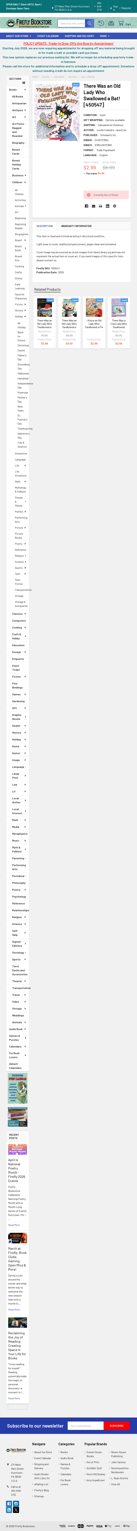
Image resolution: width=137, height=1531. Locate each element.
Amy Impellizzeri (96, 1480)
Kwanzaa (23, 392)
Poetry (18, 543)
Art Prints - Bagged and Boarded (19, 129)
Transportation (22, 589)
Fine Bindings (17, 685)
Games (16, 694)
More (103, 35)
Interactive (21, 453)
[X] (16, 1510)
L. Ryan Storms (119, 1478)
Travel (16, 994)
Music (15, 840)
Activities (20, 200)
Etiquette (18, 658)
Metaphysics (20, 833)
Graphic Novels (17, 716)
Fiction (19, 304)
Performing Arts (21, 519)
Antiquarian (19, 103)
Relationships (20, 910)
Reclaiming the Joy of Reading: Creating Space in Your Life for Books (17, 1345)
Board (18, 240)
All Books (17, 96)
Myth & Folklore (17, 849)
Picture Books (19, 535)
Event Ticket (16, 667)
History (19, 310)
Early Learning (20, 286)
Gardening (18, 701)
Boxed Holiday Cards (16, 164)
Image (16, 759)
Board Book (18, 248)
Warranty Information (76, 225)
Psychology (19, 896)
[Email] (94, 206)
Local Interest (17, 811)
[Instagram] (16, 1504)
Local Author (16, 800)
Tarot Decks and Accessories (20, 970)
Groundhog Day (23, 366)
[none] (57, 112)
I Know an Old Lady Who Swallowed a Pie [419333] (94, 325)
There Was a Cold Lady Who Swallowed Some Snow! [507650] (119, 327)
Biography (18, 142)
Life (17, 465)
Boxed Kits (18, 258)
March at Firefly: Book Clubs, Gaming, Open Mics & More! (17, 1258)
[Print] (101, 206)
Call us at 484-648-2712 (16, 1490)
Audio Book (16, 1029)
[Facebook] (87, 206)
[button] (18, 1088)
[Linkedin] (108, 206)
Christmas (23, 345)
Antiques (17, 110)
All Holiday (22, 325)
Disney (18, 278)
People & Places (19, 501)
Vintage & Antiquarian (21, 603)
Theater (17, 981)
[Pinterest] (115, 206)
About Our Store (17, 35)
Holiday (19, 316)
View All (115, 1484)
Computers (19, 620)
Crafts (18, 272)
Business (18, 175)
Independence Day (23, 385)
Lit (14, 791)
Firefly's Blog (41, 1490)
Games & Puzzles (14, 1037)
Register (126, 8)
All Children (19, 192)
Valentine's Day (23, 435)
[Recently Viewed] (102, 23)
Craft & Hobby (16, 636)
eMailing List (41, 1484)
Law (14, 784)
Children (17, 182)
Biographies (21, 234)
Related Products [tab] (47, 289)
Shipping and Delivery (79, 35)
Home (15, 746)
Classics (17, 613)
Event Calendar (48, 35)
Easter (21, 350)
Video (15, 1001)
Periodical (18, 875)
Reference (20, 549)
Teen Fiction (19, 581)
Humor (16, 753)
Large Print (15, 775)
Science (19, 561)
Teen (17, 573)
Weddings (18, 1015)
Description (45, 225)
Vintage (19, 595)
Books (13, 89)
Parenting (18, 858)
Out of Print (93, 1462)
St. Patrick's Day (23, 419)
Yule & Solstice (22, 444)
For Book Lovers (14, 1055)
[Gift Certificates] (112, 23)
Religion (19, 555)
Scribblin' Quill (94, 1468)
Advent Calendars (15, 1065)
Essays (16, 652)
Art (14, 117)
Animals (19, 206)
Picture (19, 527)
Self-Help (15, 932)
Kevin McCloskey (96, 1474)
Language (20, 459)
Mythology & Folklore (20, 489)
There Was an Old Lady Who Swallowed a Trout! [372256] (44, 325)
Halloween (23, 373)
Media (15, 826)
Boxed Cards (16, 151)
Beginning (20, 218)
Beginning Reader (20, 226)
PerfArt (19, 511)
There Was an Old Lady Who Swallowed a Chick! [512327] (69, 325)
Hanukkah (23, 378)
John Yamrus (118, 1462)
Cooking (19, 266)
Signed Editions (17, 943)
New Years (21, 408)
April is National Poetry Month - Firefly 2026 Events (16, 1170)
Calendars (15, 1046)
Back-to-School (21, 336)
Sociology (18, 952)
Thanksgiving (23, 428)
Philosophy (19, 882)
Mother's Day (22, 399)
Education (18, 645)
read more (14, 1224)
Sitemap (39, 1496)
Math (17, 481)
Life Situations (21, 473)
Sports (19, 567)
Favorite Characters (21, 296)
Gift (14, 708)
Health (16, 725)
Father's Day (22, 357)
